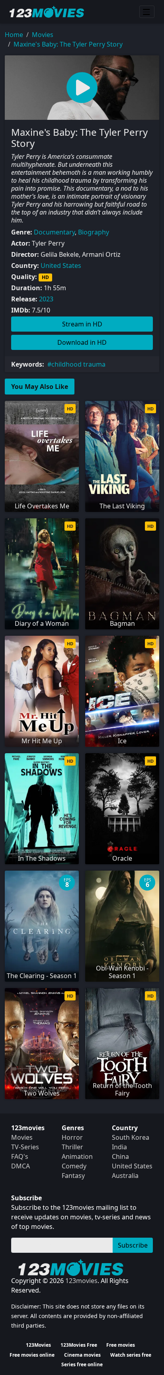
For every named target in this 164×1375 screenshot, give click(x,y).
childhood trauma (78, 364)
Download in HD (82, 342)
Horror (72, 1137)
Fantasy (73, 1175)
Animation (77, 1156)
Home (14, 34)
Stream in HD (82, 324)
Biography (93, 232)
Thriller (72, 1147)
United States (61, 265)
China (120, 1156)
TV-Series (25, 1147)
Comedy (74, 1166)
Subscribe (133, 1245)
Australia (125, 1175)
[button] (82, 87)
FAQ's (19, 1156)
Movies (42, 34)
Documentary (54, 232)
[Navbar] (146, 12)
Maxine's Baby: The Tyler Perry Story (68, 44)
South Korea (130, 1137)
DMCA (20, 1166)
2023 (46, 299)
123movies (81, 1280)
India (119, 1147)
